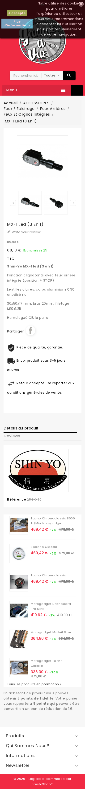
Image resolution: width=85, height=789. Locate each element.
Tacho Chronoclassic (48, 575)
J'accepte (17, 13)
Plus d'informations (17, 23)
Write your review (24, 232)
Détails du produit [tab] (21, 428)
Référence (16, 499)
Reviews (12, 436)
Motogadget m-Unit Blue (51, 632)
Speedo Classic (44, 547)
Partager (30, 330)
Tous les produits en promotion (34, 684)
